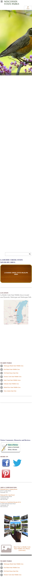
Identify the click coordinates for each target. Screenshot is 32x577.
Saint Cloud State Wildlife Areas (12, 380)
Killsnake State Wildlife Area (11, 383)
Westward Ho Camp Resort (7, 495)
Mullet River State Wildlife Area (12, 387)
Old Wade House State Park (11, 373)
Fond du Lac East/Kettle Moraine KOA (10, 502)
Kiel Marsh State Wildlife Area (12, 369)
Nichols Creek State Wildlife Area (12, 376)
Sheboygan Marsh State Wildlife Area (13, 365)
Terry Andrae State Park (10, 391)
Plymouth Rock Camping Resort (8, 489)
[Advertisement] (16, 422)
